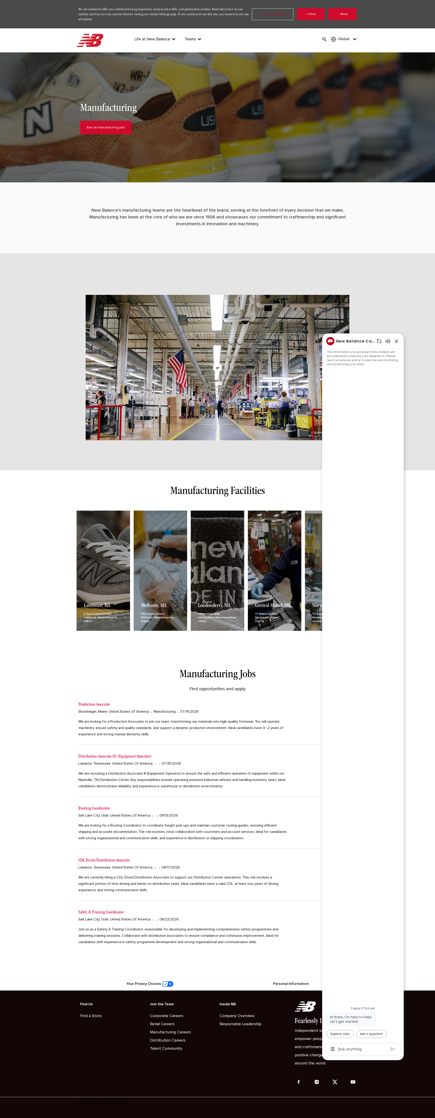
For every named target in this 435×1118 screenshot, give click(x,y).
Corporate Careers (166, 1016)
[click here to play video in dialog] (217, 367)
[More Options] (333, 1049)
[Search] (324, 39)
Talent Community (166, 1049)
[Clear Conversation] (379, 341)
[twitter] (334, 1081)
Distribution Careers (168, 1040)
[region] (363, 694)
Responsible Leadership (240, 1024)
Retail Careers (162, 1024)
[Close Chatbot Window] (396, 341)
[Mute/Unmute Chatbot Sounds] (387, 341)
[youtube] (353, 1081)
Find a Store (91, 1016)
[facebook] (298, 1081)
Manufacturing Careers (170, 1032)
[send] (393, 1049)
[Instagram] (316, 1081)
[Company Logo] (91, 40)
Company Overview (237, 1016)
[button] (272, 14)
